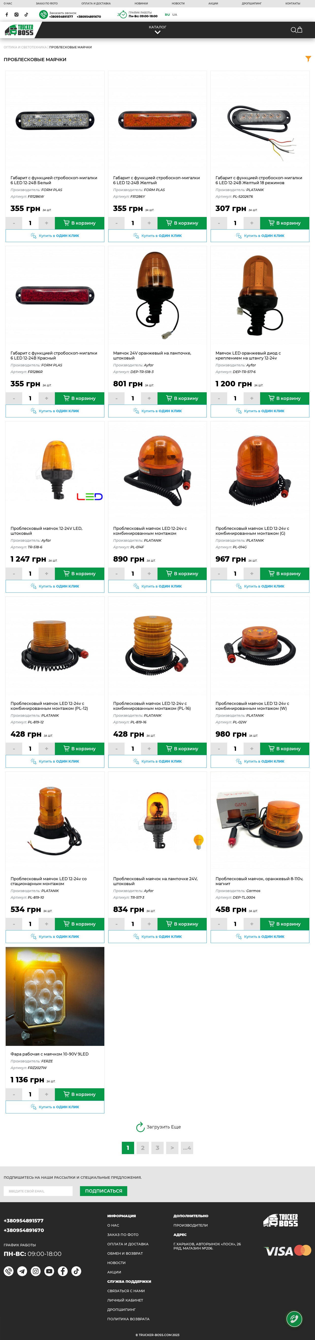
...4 (187, 1148)
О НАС (8, 3)
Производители (190, 1225)
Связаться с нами (126, 1291)
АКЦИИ (213, 3)
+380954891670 (89, 16)
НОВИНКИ (141, 3)
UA (174, 15)
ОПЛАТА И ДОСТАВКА (96, 3)
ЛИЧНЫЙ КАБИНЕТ (125, 1300)
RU (167, 15)
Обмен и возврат (125, 1253)
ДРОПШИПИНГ (252, 3)
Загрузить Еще (164, 1127)
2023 (175, 1335)
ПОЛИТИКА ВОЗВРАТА (128, 1319)
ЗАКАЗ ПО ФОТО (47, 3)
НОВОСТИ (178, 3)
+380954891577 (61, 16)
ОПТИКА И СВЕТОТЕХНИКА (25, 47)
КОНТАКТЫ (292, 3)
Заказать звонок (63, 13)
